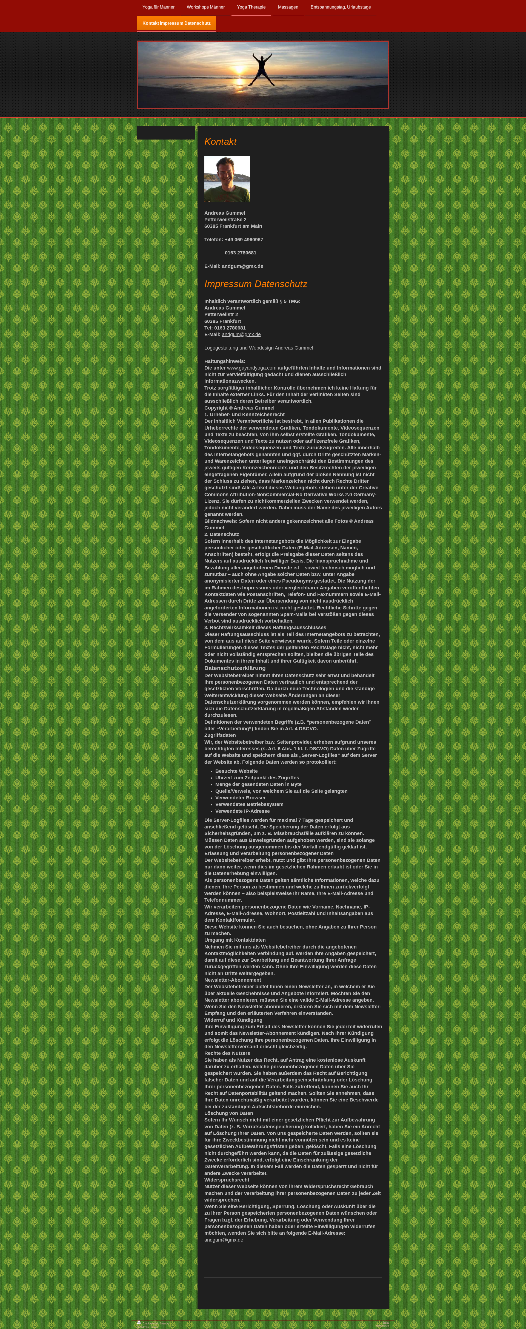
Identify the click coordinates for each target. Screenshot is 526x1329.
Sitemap (164, 1323)
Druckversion (150, 1323)
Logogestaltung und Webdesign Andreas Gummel (258, 348)
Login (386, 1322)
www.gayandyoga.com (251, 368)
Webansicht (382, 1325)
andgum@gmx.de (241, 334)
